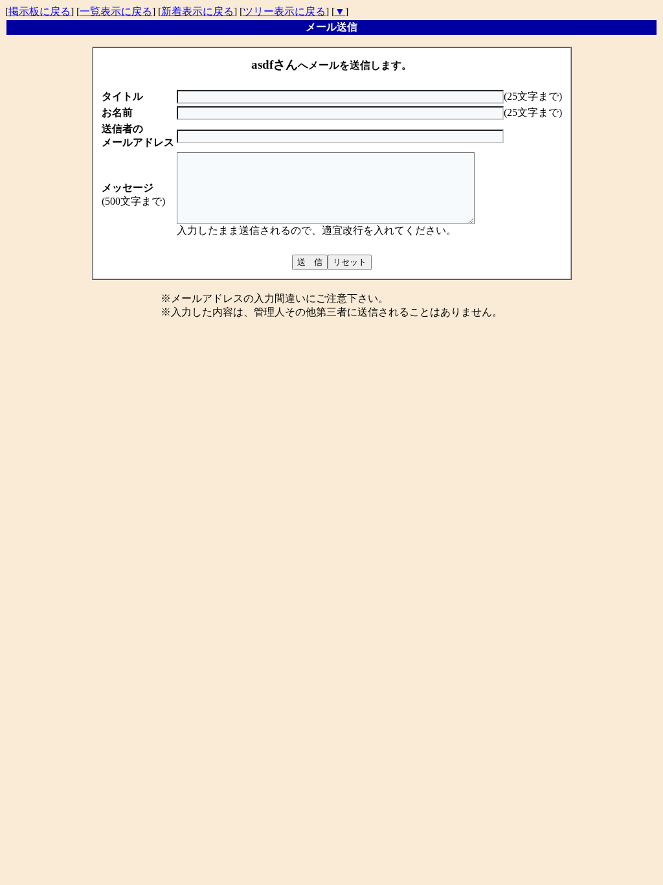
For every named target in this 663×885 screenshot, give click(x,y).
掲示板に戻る (39, 11)
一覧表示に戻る (116, 11)
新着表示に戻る (197, 11)
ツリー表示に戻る (284, 11)
